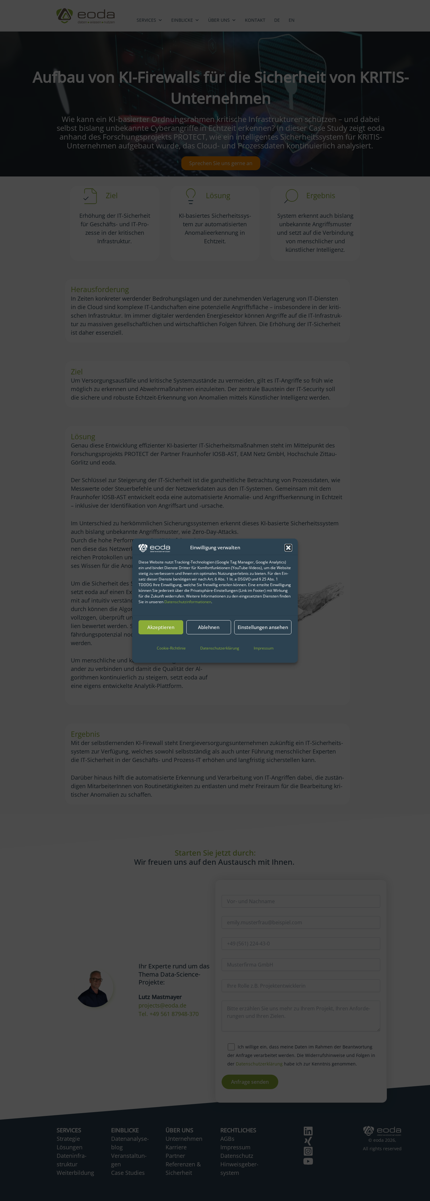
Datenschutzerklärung (219, 648)
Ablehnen (208, 627)
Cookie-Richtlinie (171, 648)
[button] (288, 548)
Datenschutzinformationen (187, 601)
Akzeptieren (160, 627)
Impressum (264, 648)
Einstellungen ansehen (263, 627)
